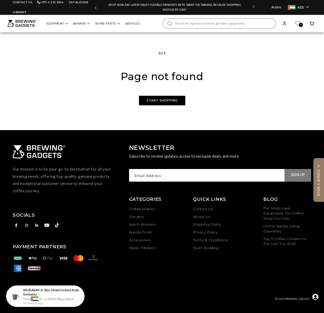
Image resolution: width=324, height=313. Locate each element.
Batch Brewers (142, 224)
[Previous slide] (95, 7)
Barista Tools (140, 232)
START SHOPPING (162, 100)
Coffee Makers (142, 209)
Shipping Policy (207, 224)
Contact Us (22, 2)
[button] (311, 23)
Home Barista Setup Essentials (281, 228)
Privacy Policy (205, 232)
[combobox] (219, 23)
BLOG (270, 199)
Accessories (140, 240)
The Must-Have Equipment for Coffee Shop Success (283, 213)
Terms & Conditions (210, 240)
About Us (201, 216)
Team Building (205, 248)
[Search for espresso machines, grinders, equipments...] (169, 23)
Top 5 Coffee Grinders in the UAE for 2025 (285, 241)
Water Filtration (142, 248)
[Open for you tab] (315, 297)
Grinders (136, 216)
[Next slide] (253, 7)
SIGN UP (298, 175)
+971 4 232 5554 (52, 2)
